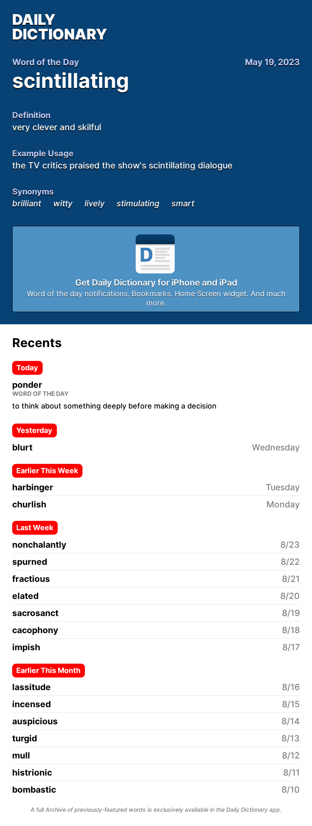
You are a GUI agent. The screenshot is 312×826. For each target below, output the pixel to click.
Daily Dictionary (59, 27)
